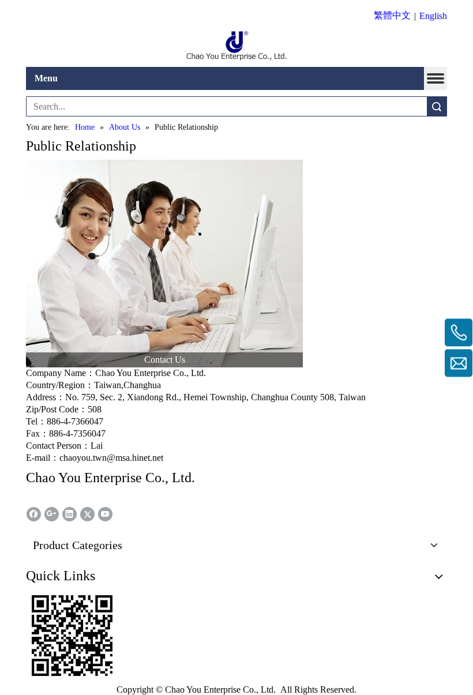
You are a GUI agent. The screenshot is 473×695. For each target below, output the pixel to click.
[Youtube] (105, 514)
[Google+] (51, 514)
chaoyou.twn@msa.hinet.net (111, 458)
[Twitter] (87, 514)
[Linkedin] (69, 514)
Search (436, 106)
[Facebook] (34, 514)
